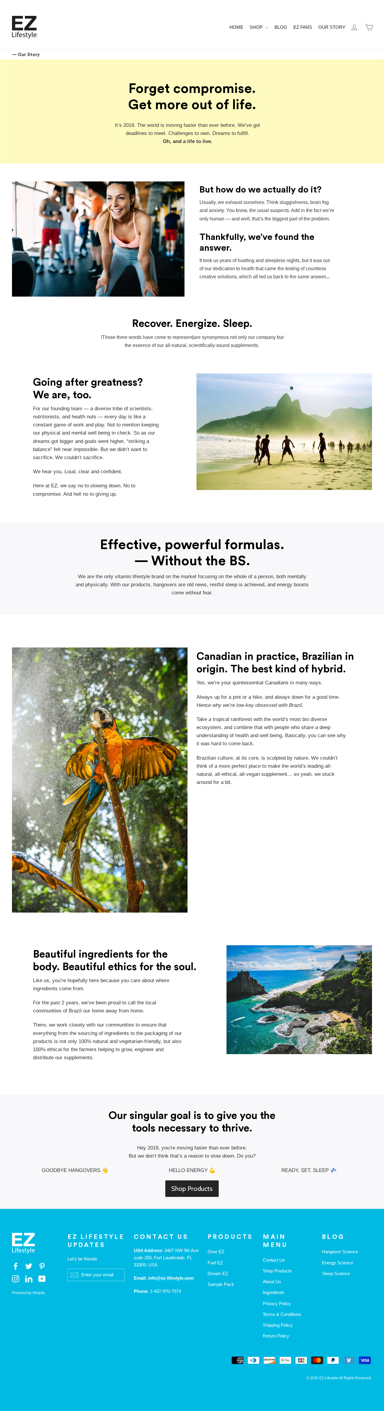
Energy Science (337, 1262)
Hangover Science (340, 1251)
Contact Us (274, 1260)
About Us (272, 1281)
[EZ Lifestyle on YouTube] (42, 1279)
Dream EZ (218, 1273)
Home (236, 27)
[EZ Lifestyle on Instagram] (15, 1279)
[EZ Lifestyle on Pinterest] (42, 1266)
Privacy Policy (277, 1303)
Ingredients (273, 1292)
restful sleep (223, 584)
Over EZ (216, 1251)
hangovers (165, 584)
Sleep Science (336, 1273)
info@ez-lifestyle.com (171, 1278)
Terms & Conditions (282, 1314)
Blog (280, 27)
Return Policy (276, 1335)
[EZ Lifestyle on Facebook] (15, 1266)
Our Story (331, 27)
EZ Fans (302, 27)
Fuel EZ (215, 1262)
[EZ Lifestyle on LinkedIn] (28, 1279)
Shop (257, 27)
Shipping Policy (278, 1325)
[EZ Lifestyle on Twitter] (28, 1266)
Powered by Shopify (28, 1293)
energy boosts (293, 584)
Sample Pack (221, 1284)
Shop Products (192, 1189)
